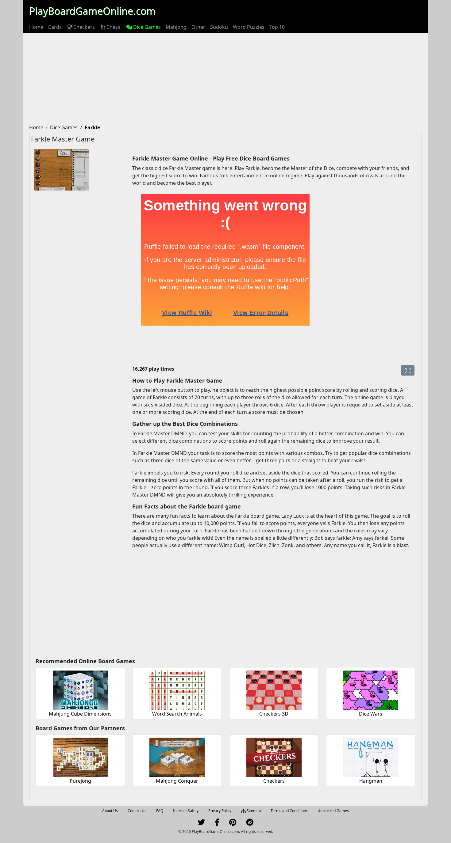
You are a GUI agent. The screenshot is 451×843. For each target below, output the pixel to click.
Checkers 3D (273, 713)
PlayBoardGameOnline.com (92, 10)
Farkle (212, 530)
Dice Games (147, 27)
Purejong (80, 780)
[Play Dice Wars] (370, 689)
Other (198, 27)
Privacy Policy (219, 810)
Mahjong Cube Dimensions (80, 713)
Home (36, 27)
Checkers (84, 27)
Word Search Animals (177, 713)
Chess (113, 27)
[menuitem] (36, 27)
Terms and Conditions (289, 810)
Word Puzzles (248, 27)
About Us (110, 810)
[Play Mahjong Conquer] (177, 756)
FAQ (159, 810)
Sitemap (253, 810)
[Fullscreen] (407, 370)
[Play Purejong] (80, 756)
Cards (55, 27)
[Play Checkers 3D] (274, 689)
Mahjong (176, 27)
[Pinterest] (232, 823)
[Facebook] (217, 823)
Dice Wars (370, 713)
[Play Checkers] (274, 756)
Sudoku (219, 27)
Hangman (370, 780)
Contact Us (137, 810)
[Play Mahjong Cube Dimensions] (80, 689)
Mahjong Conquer (177, 780)
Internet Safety (186, 810)
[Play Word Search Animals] (177, 689)
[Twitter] (201, 823)
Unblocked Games (333, 810)
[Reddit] (249, 823)
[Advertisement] (225, 79)
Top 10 (277, 27)
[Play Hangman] (370, 756)
